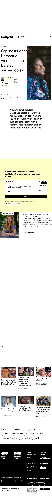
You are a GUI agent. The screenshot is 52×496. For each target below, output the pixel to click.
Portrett (22, 78)
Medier (40, 416)
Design (20, 388)
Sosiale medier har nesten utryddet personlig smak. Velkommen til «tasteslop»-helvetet (24, 382)
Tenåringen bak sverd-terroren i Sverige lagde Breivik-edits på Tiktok (8, 382)
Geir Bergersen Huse (45, 458)
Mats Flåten (43, 468)
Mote (39, 383)
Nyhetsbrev (4, 453)
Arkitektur (6, 430)
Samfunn (5, 415)
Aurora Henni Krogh (8, 78)
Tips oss (16, 458)
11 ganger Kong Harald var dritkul (43, 380)
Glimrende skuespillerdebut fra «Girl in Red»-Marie (24, 408)
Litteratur (6, 434)
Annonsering (17, 454)
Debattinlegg (17, 456)
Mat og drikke (19, 434)
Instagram (4, 456)
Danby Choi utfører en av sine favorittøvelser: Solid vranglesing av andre (43, 410)
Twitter (3, 458)
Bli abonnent (17, 453)
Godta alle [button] (45, 488)
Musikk (18, 78)
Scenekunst (27, 438)
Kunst (36, 430)
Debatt (44, 416)
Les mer (6, 490)
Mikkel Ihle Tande (44, 463)
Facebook (4, 454)
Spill (37, 438)
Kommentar (25, 388)
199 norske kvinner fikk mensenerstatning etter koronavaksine (8, 411)
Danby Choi (43, 454)
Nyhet (10, 415)
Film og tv (27, 430)
